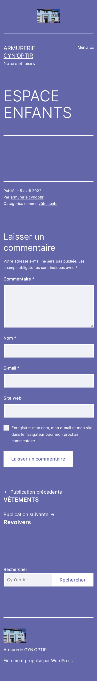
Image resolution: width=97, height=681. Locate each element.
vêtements (48, 203)
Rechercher (15, 569)
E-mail (11, 368)
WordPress (62, 660)
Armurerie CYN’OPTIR (25, 649)
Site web (12, 398)
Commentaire (19, 278)
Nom (10, 338)
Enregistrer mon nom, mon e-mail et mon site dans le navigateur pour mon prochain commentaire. (52, 434)
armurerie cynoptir (27, 197)
